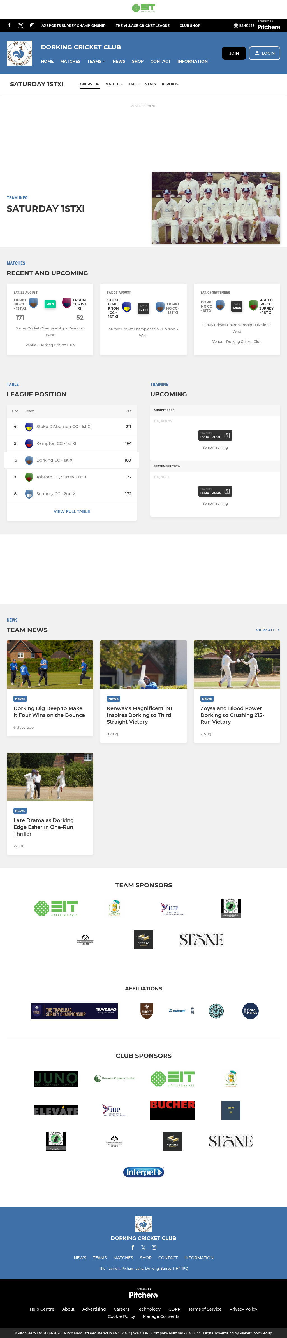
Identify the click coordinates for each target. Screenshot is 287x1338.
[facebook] (9, 25)
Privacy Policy (243, 1309)
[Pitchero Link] (269, 28)
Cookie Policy (121, 1316)
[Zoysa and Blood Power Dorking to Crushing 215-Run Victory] (237, 664)
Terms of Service (205, 1309)
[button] (47, 61)
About (68, 1309)
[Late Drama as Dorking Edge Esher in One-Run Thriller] (50, 777)
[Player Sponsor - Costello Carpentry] (143, 940)
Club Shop (190, 26)
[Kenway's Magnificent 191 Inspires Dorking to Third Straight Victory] (143, 664)
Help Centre (42, 1309)
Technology (149, 1309)
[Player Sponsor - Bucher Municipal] (172, 1111)
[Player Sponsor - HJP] (172, 909)
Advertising (94, 1309)
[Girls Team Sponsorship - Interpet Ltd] (143, 1173)
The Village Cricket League (143, 26)
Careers (121, 1309)
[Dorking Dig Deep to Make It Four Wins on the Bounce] (50, 664)
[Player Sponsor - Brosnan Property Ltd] (114, 1080)
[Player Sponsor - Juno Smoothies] (56, 1080)
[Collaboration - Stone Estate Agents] (201, 940)
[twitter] (20, 25)
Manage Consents (161, 1316)
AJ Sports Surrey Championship (73, 26)
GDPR (174, 1309)
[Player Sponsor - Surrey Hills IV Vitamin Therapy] (114, 909)
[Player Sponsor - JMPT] (231, 1111)
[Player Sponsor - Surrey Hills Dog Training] (231, 909)
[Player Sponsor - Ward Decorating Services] (85, 940)
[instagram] (32, 25)
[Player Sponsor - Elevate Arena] (56, 1111)
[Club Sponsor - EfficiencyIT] (143, 9)
